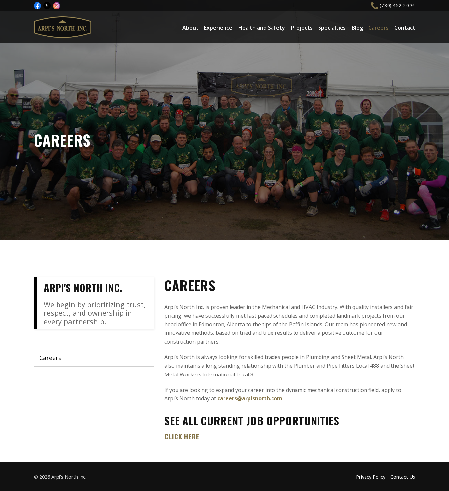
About (190, 27)
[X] (47, 5)
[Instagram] (56, 5)
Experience (218, 27)
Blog (357, 27)
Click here (181, 436)
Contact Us (402, 476)
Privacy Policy (370, 476)
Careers (378, 27)
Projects (302, 27)
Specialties (332, 27)
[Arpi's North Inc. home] (62, 27)
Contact (404, 27)
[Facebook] (37, 5)
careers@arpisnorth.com (249, 398)
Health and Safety (261, 27)
